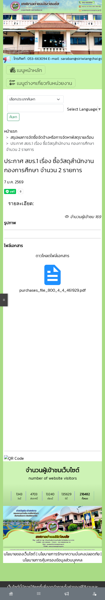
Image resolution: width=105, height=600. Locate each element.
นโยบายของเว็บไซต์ (19, 554)
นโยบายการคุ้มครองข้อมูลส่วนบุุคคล (52, 560)
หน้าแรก (10, 131)
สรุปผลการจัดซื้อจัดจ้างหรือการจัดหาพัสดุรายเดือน (52, 137)
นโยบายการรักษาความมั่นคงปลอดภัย (69, 554)
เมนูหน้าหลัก (29, 70)
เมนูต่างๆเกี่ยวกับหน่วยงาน (44, 83)
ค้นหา (13, 117)
